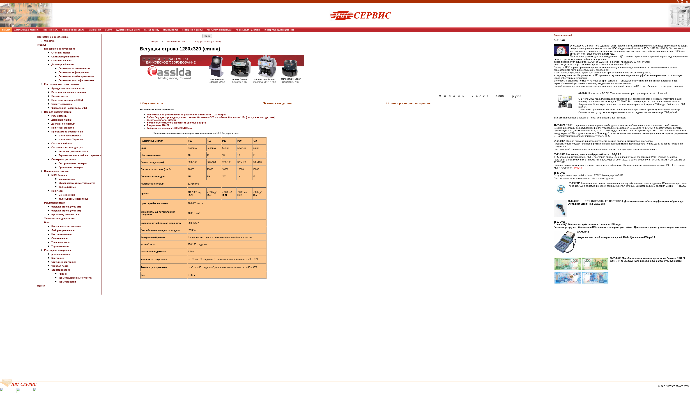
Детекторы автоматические (74, 68)
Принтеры (57, 191)
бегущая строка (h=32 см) (66, 206)
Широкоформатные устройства (77, 183)
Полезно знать (50, 30)
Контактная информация (219, 30)
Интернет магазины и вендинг (68, 92)
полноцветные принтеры (73, 198)
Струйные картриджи (63, 262)
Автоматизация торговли (26, 30)
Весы (47, 222)
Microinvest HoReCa (70, 135)
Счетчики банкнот (61, 60)
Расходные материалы (57, 250)
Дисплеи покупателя (63, 123)
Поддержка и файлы (192, 30)
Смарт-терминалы (61, 104)
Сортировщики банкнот (65, 56)
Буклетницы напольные (65, 214)
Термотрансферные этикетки (75, 277)
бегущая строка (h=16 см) (66, 210)
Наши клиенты (170, 30)
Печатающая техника (56, 171)
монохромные (67, 179)
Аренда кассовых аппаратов (67, 88)
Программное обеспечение (52, 37)
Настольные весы (61, 234)
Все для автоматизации (58, 112)
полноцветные (67, 187)
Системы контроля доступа (67, 147)
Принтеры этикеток (62, 127)
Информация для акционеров (279, 30)
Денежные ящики (61, 119)
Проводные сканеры (71, 167)
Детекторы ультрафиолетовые (76, 80)
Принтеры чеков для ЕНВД (67, 100)
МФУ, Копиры (59, 175)
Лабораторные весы (63, 230)
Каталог (6, 30)
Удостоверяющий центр (128, 30)
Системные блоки (61, 143)
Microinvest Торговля (71, 139)
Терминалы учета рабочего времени (80, 155)
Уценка (41, 285)
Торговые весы (60, 246)
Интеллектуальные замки (73, 151)
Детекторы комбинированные (76, 76)
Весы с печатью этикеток (66, 226)
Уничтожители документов (59, 218)
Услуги (108, 30)
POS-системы (59, 116)
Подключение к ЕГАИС (73, 30)
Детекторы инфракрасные (74, 72)
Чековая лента (59, 266)
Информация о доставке (248, 30)
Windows (49, 40)
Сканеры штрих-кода (63, 159)
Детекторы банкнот (62, 64)
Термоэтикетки (67, 281)
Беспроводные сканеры (73, 163)
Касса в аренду (151, 30)
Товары (41, 44)
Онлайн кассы (59, 96)
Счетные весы (59, 238)
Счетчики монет (60, 52)
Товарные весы (60, 242)
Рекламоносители (54, 202)
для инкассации (60, 254)
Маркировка (95, 30)
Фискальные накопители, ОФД (69, 108)
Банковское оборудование (59, 48)
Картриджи (57, 258)
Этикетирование (60, 270)
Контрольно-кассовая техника (61, 84)
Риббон (63, 273)
